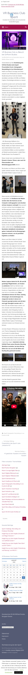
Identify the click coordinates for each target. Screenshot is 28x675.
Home (3, 639)
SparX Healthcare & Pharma (10, 481)
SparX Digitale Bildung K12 (9, 473)
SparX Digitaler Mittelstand (9, 476)
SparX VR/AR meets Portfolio (10, 512)
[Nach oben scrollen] (25, 672)
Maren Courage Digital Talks (10, 470)
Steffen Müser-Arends (8, 59)
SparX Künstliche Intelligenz (10, 497)
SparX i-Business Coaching (9, 489)
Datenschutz (5, 633)
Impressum (5, 636)
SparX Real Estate (7, 504)
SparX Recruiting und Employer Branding (14, 507)
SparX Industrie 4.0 (7, 491)
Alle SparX (5, 465)
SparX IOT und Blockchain (9, 494)
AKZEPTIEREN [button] (18, 672)
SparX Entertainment (8, 478)
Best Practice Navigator (8, 468)
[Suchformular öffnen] (26, 27)
